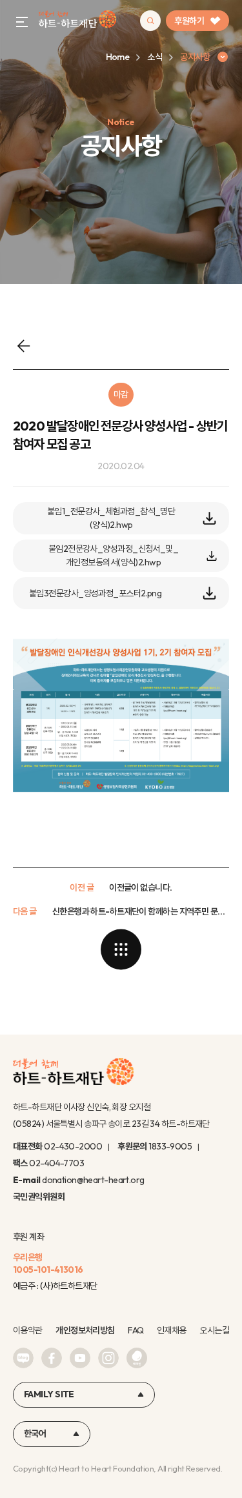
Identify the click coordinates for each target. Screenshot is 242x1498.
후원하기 (189, 20)
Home (118, 57)
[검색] (150, 20)
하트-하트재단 (77, 21)
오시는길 (214, 1330)
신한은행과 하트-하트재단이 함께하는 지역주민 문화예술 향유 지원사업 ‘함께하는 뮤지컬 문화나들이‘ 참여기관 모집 (140, 911)
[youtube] (80, 1358)
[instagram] (108, 1358)
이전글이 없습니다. (140, 887)
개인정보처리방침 (85, 1330)
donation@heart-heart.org (93, 1180)
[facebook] (51, 1358)
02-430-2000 (73, 1146)
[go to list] (121, 949)
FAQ (135, 1330)
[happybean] (136, 1358)
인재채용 (172, 1330)
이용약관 (28, 1330)
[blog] (23, 1358)
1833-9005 (170, 1146)
